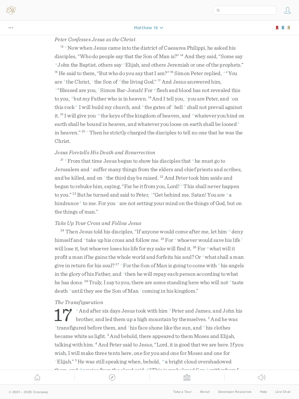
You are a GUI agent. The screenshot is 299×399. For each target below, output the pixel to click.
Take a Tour (182, 392)
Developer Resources (235, 392)
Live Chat (282, 392)
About (205, 392)
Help (263, 392)
